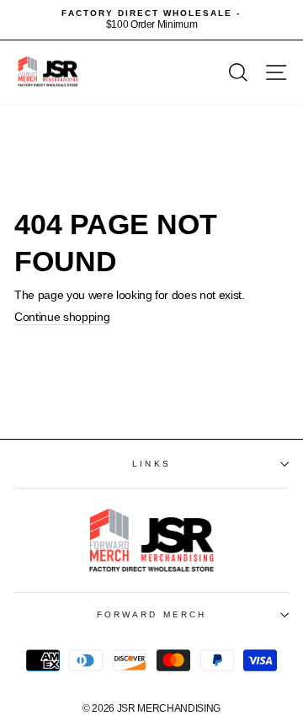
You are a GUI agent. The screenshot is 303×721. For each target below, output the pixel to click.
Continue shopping (61, 317)
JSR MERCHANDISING (169, 708)
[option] (151, 19)
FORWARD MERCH (151, 614)
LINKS (151, 463)
